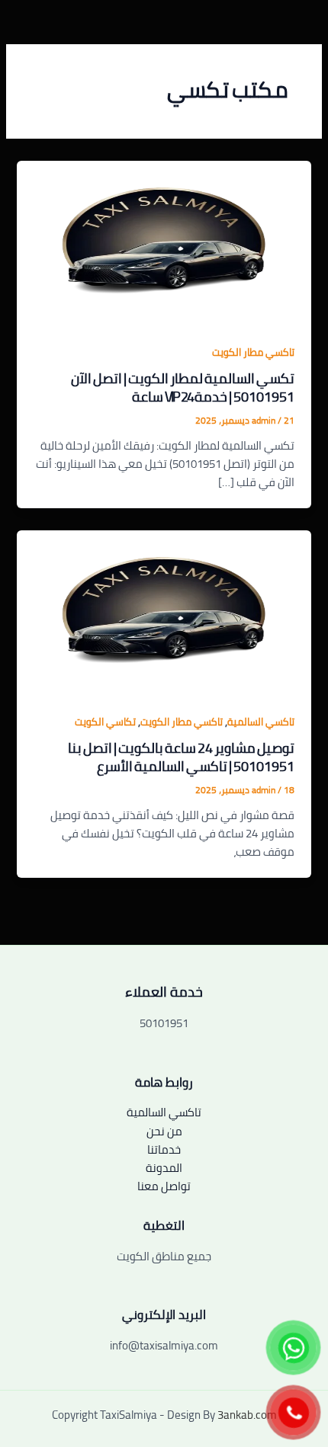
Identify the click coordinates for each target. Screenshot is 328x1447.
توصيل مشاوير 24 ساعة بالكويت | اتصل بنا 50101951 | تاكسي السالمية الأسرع (181, 757)
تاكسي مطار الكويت (253, 352)
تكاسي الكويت (105, 721)
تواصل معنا (164, 1186)
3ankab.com (247, 1414)
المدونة (164, 1167)
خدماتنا (164, 1149)
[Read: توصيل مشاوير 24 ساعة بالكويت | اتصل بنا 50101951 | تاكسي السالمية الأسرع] (163, 611)
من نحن (164, 1131)
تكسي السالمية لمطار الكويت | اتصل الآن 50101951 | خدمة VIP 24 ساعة (182, 387)
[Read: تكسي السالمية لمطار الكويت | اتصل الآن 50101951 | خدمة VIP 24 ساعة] (163, 242)
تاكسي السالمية (260, 721)
